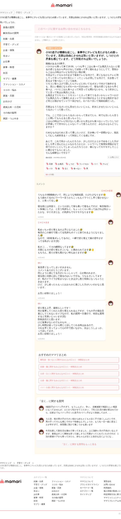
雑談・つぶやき (11, 118)
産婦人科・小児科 (12, 107)
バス (51, 168)
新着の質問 (8, 27)
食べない (77, 168)
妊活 (5, 73)
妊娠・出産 (8, 38)
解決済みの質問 (11, 33)
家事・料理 (8, 67)
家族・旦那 (8, 95)
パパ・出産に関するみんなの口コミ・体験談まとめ (62, 387)
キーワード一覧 (86, 488)
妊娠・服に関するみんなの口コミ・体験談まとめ (61, 367)
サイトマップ (85, 494)
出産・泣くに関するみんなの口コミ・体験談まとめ (62, 374)
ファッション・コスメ (14, 84)
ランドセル (84, 164)
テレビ (105, 164)
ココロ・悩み (9, 90)
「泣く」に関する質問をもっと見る (78, 444)
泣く (67, 168)
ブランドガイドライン (89, 484)
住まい (6, 56)
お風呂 (60, 164)
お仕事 (6, 61)
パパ (96, 164)
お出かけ (7, 101)
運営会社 (107, 481)
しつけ (71, 164)
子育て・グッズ (11, 44)
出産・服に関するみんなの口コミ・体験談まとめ (61, 380)
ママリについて (86, 481)
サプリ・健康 (9, 78)
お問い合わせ (109, 484)
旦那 (51, 164)
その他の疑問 (9, 112)
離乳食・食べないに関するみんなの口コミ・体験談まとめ (64, 360)
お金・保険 (8, 50)
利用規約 (107, 488)
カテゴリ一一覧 (86, 491)
